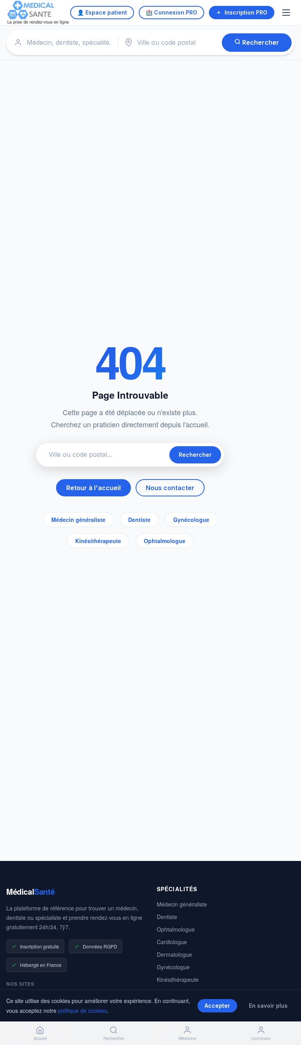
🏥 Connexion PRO (171, 12)
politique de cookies (82, 1010)
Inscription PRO (246, 12)
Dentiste (139, 519)
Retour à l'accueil (93, 488)
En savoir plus (268, 1005)
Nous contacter (170, 488)
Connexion (261, 1038)
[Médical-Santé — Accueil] (38, 12)
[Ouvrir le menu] (287, 12)
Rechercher (260, 42)
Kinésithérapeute (98, 541)
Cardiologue (172, 942)
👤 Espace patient (102, 12)
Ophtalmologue (164, 541)
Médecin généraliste (78, 519)
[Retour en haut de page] (286, 1012)
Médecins (187, 1038)
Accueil (40, 1038)
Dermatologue (174, 954)
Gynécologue (191, 519)
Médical (30, 891)
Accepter (217, 1005)
